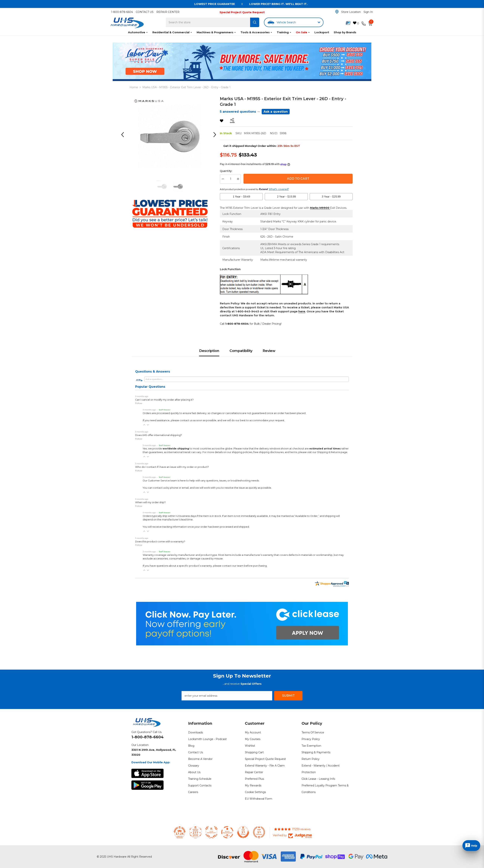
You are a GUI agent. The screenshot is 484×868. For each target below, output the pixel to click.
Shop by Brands (345, 32)
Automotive (136, 32)
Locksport (321, 32)
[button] (144, 425)
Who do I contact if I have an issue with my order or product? (172, 467)
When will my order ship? (150, 502)
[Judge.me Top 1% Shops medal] (243, 832)
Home (134, 87)
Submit (288, 695)
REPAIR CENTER (167, 12)
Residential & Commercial (170, 32)
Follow (138, 403)
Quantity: (226, 171)
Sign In (368, 12)
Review (269, 351)
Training (283, 32)
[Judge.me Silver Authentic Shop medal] (211, 832)
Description (209, 351)
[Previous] (124, 134)
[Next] (216, 134)
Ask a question (276, 111)
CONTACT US (145, 12)
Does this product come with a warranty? (160, 541)
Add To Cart (298, 178)
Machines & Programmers (215, 32)
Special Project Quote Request (242, 12)
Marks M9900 (320, 208)
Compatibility (241, 351)
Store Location (351, 12)
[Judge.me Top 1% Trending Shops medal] (259, 832)
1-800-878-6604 (122, 12)
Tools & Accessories (255, 32)
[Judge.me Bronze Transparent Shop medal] (227, 832)
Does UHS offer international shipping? (158, 435)
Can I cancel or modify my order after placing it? (164, 399)
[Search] (254, 22)
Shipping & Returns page (332, 452)
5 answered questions (238, 111)
